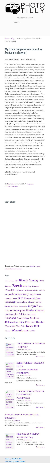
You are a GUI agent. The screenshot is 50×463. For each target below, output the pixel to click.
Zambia (32, 331)
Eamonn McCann (32, 298)
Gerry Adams (22, 302)
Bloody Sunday (28, 280)
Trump (29, 326)
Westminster (20, 330)
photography (11, 314)
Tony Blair (20, 326)
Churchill (9, 290)
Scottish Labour (23, 318)
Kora (40, 306)
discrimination (35, 294)
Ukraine (7, 331)
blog (12, 38)
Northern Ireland (35, 310)
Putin (28, 314)
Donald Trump (11, 298)
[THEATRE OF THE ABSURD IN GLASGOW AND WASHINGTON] (10, 400)
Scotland (10, 317)
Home (7, 38)
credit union (15, 294)
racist (33, 314)
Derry (26, 294)
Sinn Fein (25, 322)
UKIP (36, 326)
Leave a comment (12, 186)
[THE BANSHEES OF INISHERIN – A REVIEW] (10, 349)
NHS (6, 311)
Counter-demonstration (31, 290)
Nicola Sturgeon (17, 310)
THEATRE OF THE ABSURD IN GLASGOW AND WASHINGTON (30, 394)
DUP (20, 298)
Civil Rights (19, 290)
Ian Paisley (14, 306)
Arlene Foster (9, 281)
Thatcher (40, 322)
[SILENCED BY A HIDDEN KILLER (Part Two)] (10, 441)
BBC (16, 281)
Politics (22, 314)
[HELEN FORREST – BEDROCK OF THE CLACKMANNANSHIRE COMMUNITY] (10, 370)
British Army (27, 286)
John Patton (10, 184)
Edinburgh (10, 302)
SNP (33, 322)
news (31, 184)
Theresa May (10, 326)
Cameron (35, 286)
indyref (33, 306)
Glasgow (31, 302)
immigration (23, 306)
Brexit (17, 285)
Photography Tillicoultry (25, 8)
